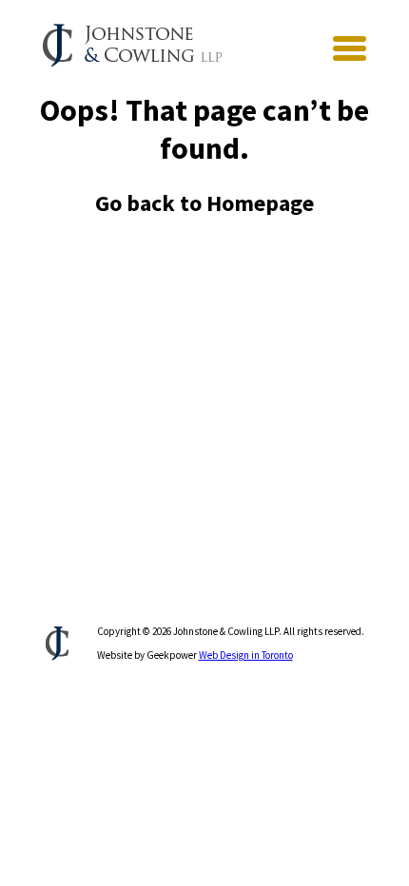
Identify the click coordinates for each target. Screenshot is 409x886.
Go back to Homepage (204, 203)
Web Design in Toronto (246, 655)
